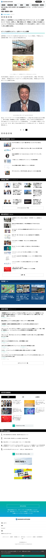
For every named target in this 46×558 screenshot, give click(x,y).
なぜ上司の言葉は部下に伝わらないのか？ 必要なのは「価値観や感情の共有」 (18, 449)
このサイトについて (5, 536)
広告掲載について (17, 536)
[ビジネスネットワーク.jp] (7, 1)
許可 (23, 555)
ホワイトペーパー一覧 (23, 363)
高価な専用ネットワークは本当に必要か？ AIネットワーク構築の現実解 (16, 442)
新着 (2, 525)
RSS (22, 538)
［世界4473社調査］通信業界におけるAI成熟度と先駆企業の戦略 (15, 438)
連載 (2, 530)
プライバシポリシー (36, 551)
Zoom (3, 11)
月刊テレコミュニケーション (6, 533)
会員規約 (34, 536)
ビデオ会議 (7, 11)
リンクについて (29, 536)
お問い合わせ (23, 536)
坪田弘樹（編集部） (6, 14)
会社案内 (11, 536)
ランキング (3, 528)
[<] (20, 130)
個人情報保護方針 (40, 536)
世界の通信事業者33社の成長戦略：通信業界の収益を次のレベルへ (16, 434)
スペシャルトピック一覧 (23, 207)
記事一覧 (23, 274)
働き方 (11, 11)
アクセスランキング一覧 (20, 425)
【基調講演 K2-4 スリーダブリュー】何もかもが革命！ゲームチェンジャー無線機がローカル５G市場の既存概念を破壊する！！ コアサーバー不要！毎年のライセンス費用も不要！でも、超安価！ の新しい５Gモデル (24, 446)
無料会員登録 (38, 1)
